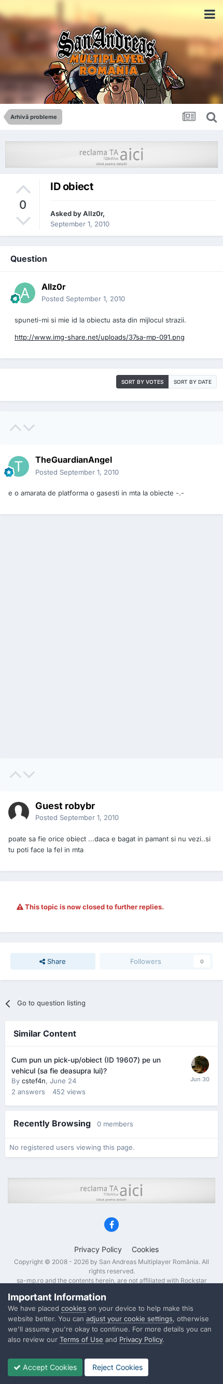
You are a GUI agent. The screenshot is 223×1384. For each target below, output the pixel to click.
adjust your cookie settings (129, 1318)
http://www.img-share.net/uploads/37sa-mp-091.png (100, 337)
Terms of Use (81, 1339)
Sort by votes (142, 382)
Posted (83, 298)
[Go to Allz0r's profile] (25, 293)
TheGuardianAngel (73, 459)
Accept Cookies (49, 1367)
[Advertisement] (111, 636)
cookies (73, 1308)
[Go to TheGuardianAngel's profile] (18, 466)
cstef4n (34, 1081)
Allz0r (93, 213)
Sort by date (193, 382)
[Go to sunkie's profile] (200, 1064)
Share (55, 961)
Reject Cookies (116, 1367)
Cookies (145, 1249)
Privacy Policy (98, 1249)
